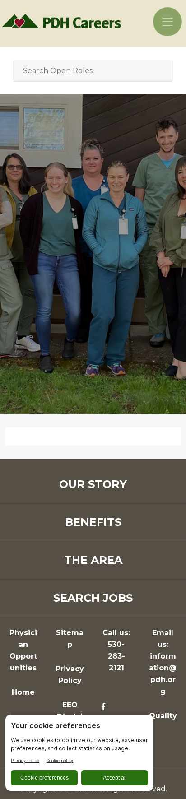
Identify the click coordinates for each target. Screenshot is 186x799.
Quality (163, 715)
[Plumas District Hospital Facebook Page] (103, 706)
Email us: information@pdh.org (163, 662)
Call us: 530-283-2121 (116, 650)
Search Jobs (93, 597)
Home (23, 692)
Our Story (93, 484)
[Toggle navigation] (167, 21)
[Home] (64, 20)
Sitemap (70, 638)
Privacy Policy (70, 674)
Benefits (93, 522)
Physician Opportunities (23, 650)
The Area (93, 560)
